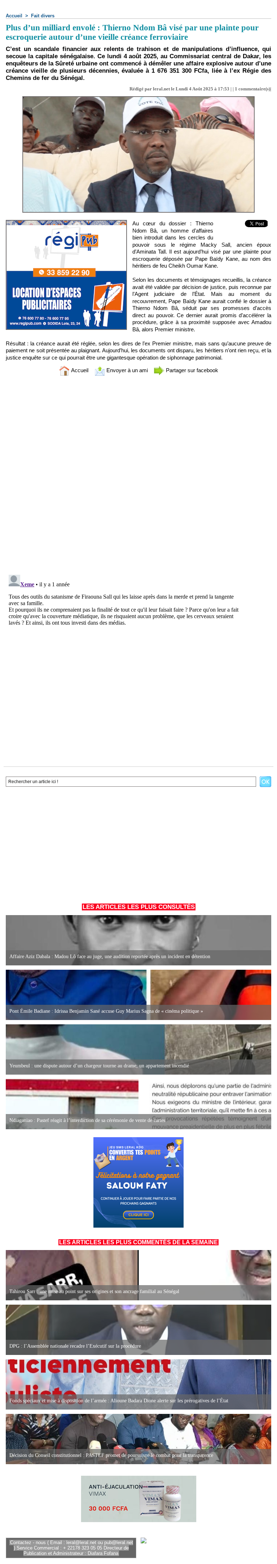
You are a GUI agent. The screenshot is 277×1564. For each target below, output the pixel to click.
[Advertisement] (138, 843)
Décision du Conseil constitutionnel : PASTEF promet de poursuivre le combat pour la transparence (111, 1455)
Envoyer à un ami (126, 370)
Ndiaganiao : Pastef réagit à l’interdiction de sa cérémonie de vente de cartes (87, 1120)
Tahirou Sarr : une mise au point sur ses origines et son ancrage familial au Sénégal (94, 1291)
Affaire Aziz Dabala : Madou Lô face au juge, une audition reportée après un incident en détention (109, 956)
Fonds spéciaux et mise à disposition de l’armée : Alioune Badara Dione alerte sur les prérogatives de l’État (118, 1400)
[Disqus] (138, 476)
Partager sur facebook (191, 370)
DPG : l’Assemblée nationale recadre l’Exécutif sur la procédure (75, 1346)
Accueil (14, 15)
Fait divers (42, 15)
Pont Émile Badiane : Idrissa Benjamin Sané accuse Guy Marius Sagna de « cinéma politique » (106, 1011)
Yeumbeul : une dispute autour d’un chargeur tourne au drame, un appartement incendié (99, 1065)
